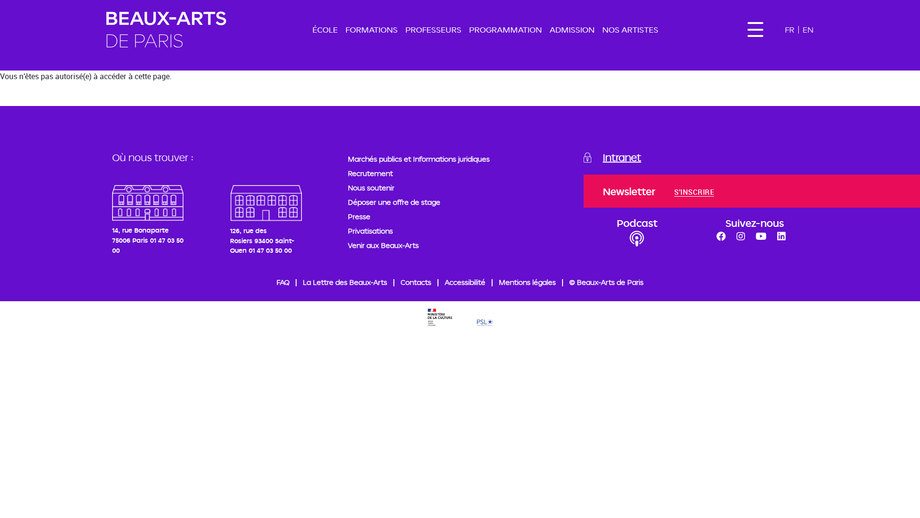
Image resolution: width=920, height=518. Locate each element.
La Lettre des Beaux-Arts (345, 282)
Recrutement (370, 173)
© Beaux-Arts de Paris (606, 282)
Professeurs (433, 29)
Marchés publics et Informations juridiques (419, 159)
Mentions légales (527, 282)
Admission (572, 29)
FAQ (282, 282)
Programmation (505, 29)
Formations (371, 29)
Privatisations (370, 230)
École (325, 29)
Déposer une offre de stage (394, 202)
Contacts (416, 282)
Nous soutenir (371, 187)
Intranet (622, 157)
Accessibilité (465, 282)
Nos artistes (630, 29)
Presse (359, 216)
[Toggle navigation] (755, 29)
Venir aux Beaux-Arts (383, 245)
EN (808, 29)
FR (789, 29)
